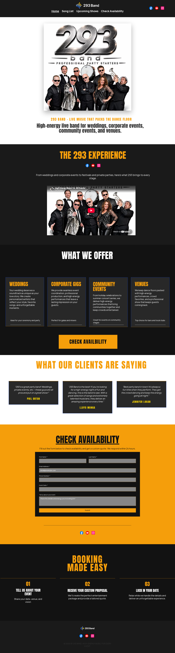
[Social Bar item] (151, 8)
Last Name (93, 457)
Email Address (44, 466)
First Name (43, 457)
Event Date (43, 485)
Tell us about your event (47, 495)
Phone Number (44, 476)
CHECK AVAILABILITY (87, 439)
